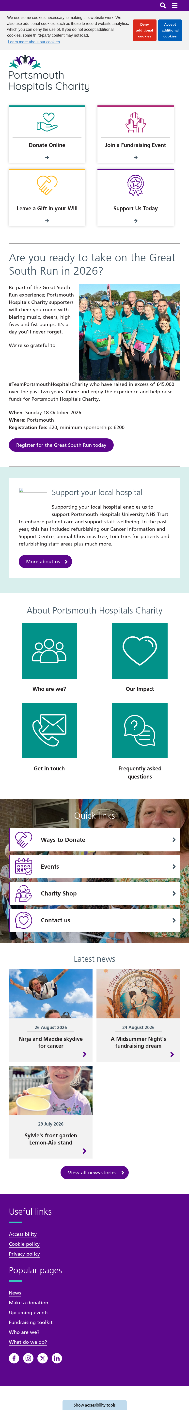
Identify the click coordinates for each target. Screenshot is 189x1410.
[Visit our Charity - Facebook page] (14, 1358)
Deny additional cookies (146, 30)
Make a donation (28, 1303)
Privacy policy (24, 1254)
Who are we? (24, 1332)
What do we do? (28, 1342)
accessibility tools (94, 1405)
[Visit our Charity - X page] (42, 1358)
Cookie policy (24, 1244)
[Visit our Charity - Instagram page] (28, 1358)
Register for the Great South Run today (61, 445)
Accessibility (23, 1234)
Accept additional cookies (172, 30)
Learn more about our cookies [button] (34, 42)
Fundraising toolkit (31, 1322)
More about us (43, 561)
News (15, 1293)
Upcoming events (28, 1312)
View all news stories (92, 1173)
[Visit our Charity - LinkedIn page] (57, 1358)
